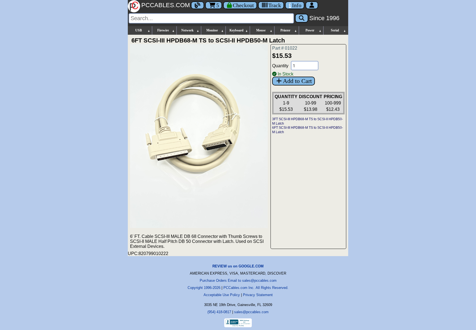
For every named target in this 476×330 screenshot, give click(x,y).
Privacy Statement (258, 295)
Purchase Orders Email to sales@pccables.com (238, 280)
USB (138, 30)
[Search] (301, 18)
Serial (335, 30)
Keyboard (236, 30)
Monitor (212, 30)
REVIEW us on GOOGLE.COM (238, 266)
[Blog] (197, 5)
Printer (285, 30)
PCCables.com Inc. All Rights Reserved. (255, 288)
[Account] (311, 5)
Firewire (163, 30)
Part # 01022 (284, 48)
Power (309, 30)
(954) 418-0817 (219, 312)
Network (187, 30)
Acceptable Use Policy (222, 295)
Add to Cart (297, 80)
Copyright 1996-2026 (204, 288)
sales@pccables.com (251, 312)
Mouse (261, 30)
